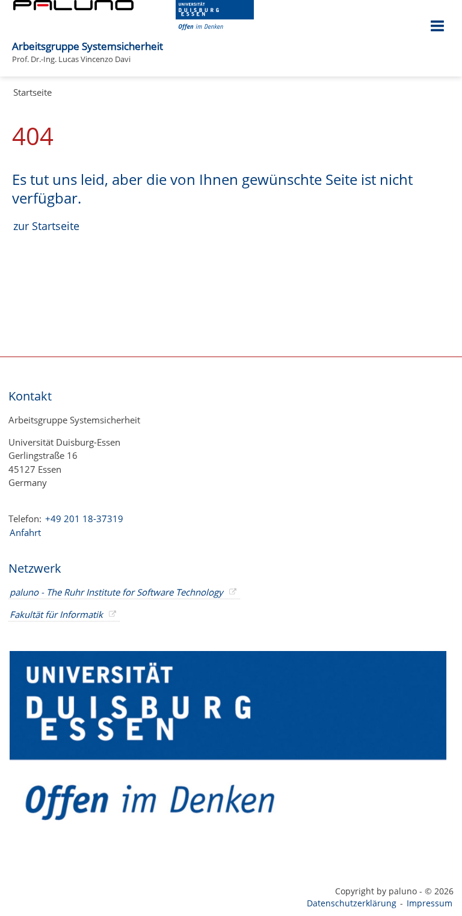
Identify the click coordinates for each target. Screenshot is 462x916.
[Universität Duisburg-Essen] (214, 26)
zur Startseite (46, 226)
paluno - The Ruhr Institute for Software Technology (116, 592)
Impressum (429, 903)
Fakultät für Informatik (56, 614)
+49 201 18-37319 (84, 519)
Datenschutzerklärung (351, 903)
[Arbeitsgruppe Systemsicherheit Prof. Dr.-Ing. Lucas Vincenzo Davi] (169, 40)
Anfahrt (25, 532)
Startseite (32, 92)
